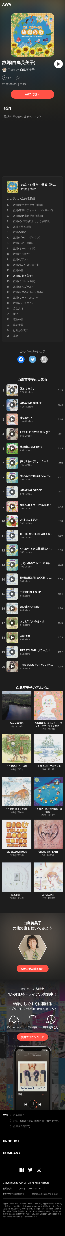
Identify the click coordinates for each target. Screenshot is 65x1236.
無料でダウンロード (32, 1037)
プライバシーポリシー (30, 1188)
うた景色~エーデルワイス (48, 766)
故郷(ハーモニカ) (23, 303)
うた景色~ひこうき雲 (16, 766)
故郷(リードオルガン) (25, 297)
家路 (15, 335)
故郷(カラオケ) (21, 254)
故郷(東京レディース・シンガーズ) (33, 210)
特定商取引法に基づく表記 (45, 1193)
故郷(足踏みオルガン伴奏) (28, 292)
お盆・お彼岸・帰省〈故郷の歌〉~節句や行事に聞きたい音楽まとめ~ (37, 1120)
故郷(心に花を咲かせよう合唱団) (31, 221)
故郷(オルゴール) (23, 286)
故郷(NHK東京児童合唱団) (28, 215)
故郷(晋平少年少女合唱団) (28, 204)
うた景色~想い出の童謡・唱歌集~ (48, 810)
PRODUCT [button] (11, 1141)
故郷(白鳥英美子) (21, 1126)
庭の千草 (18, 324)
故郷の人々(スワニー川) (26, 264)
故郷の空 (18, 270)
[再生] (58, 64)
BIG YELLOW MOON (16, 851)
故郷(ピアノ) (20, 259)
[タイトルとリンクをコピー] (44, 359)
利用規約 (7, 1188)
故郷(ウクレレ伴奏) (24, 281)
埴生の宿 (18, 319)
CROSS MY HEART (48, 851)
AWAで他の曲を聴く (32, 968)
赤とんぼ (18, 308)
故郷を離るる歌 (22, 226)
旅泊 (15, 314)
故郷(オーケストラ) (24, 248)
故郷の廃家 (19, 232)
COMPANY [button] (11, 1153)
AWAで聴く (32, 94)
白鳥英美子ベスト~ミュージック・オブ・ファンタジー (48, 724)
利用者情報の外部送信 (14, 1193)
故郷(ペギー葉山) (23, 243)
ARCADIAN (48, 894)
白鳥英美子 (27, 69)
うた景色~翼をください (16, 808)
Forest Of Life (17, 723)
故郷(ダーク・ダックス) (26, 237)
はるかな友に (20, 330)
